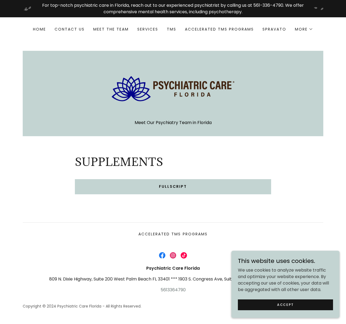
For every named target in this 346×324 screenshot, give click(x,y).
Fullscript (173, 186)
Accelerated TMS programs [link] (219, 29)
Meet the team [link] (111, 29)
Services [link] (147, 29)
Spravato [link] (274, 29)
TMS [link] (171, 29)
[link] (173, 88)
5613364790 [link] (173, 290)
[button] (304, 29)
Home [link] (39, 29)
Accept (285, 304)
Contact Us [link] (70, 29)
